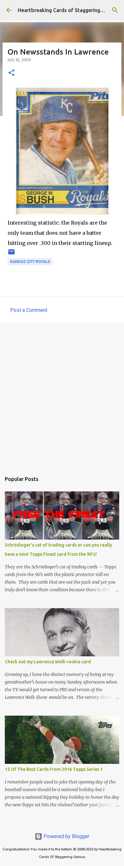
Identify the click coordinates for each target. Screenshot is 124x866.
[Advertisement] (62, 394)
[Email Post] (11, 254)
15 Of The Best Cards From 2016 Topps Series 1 (54, 769)
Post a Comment (28, 310)
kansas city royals (30, 261)
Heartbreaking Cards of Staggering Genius (67, 10)
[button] (11, 73)
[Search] (115, 10)
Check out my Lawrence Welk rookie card (48, 661)
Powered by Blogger (65, 836)
